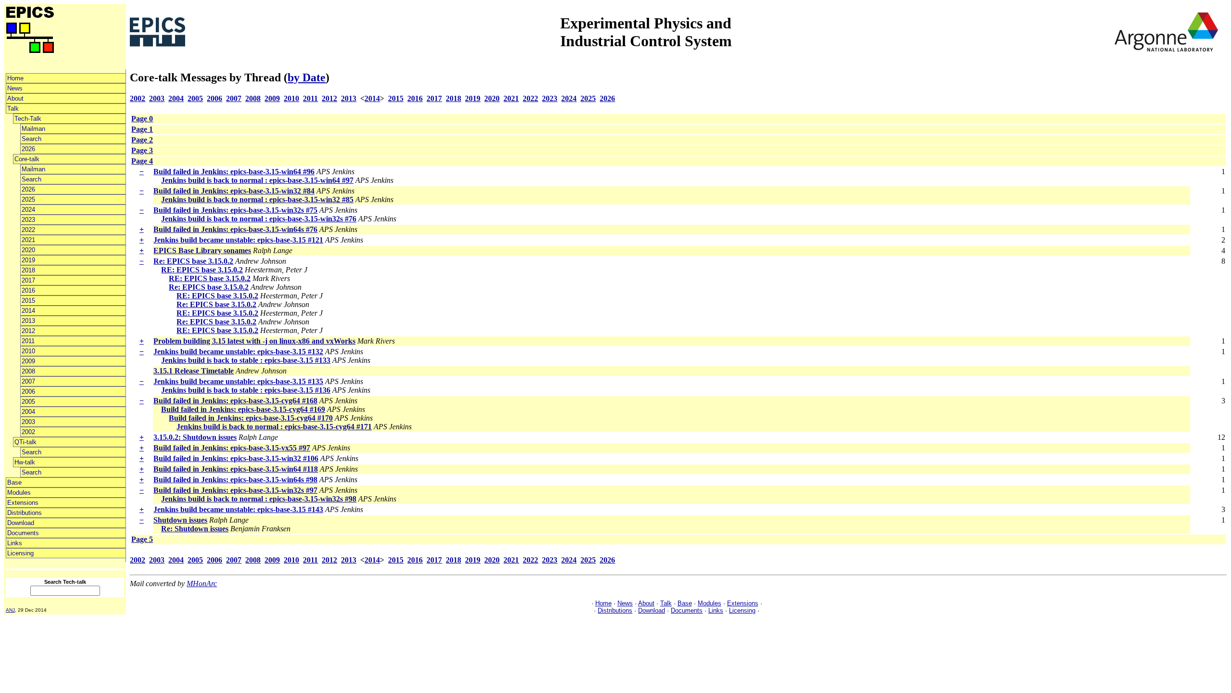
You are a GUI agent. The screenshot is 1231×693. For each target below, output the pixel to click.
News (15, 88)
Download (20, 522)
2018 (28, 270)
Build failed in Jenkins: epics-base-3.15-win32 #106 (235, 458)
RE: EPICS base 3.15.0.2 (202, 270)
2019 (28, 260)
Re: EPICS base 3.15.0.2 (193, 261)
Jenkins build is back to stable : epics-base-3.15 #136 (245, 390)
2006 (28, 391)
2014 (28, 310)
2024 (28, 209)
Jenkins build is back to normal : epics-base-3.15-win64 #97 (257, 180)
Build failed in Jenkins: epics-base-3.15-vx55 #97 (231, 448)
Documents (23, 533)
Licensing (20, 553)
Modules (19, 492)
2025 (28, 199)
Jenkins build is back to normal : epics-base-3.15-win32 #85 (257, 199)
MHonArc (202, 583)
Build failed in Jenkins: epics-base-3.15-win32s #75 (235, 210)
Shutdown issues (180, 520)
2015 (28, 300)
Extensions (22, 502)
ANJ (10, 610)
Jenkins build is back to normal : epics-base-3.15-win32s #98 (258, 499)
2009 (28, 361)
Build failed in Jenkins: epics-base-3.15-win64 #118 (235, 469)
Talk (13, 108)
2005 (28, 401)
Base (14, 482)
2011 (28, 341)
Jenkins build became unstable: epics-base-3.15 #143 (238, 509)
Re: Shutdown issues (194, 529)
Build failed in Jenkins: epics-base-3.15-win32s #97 (235, 490)
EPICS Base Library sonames (202, 250)
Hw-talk (24, 462)
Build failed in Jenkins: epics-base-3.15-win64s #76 (235, 229)
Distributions (24, 512)
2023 (28, 219)
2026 (28, 149)
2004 (28, 411)
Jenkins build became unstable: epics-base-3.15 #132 (238, 351)
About (15, 98)
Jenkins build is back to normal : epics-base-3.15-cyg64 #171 (274, 427)
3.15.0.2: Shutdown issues (195, 437)
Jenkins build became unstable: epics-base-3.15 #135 (238, 381)
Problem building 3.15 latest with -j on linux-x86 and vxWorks (254, 341)
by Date (307, 77)
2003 (28, 421)
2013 (28, 320)
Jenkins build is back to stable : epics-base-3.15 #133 (245, 360)
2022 (28, 229)
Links (14, 543)
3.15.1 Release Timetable (193, 371)
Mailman (33, 128)
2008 (28, 371)
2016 (28, 290)
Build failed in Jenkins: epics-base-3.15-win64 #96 (233, 171)
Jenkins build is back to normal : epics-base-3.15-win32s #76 (258, 219)
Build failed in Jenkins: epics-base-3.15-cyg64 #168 (235, 401)
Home (15, 78)
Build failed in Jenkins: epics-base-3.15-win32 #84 (233, 191)
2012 (28, 330)
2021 (28, 240)
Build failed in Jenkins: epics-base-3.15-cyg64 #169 (243, 409)
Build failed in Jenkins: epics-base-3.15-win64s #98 (235, 479)
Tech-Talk (27, 118)
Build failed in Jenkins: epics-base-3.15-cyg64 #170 (251, 418)
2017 (28, 280)
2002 (28, 432)
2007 (28, 381)
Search (31, 138)
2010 (28, 351)
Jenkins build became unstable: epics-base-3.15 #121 (238, 240)
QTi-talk (25, 442)
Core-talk (26, 159)
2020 (28, 250)
